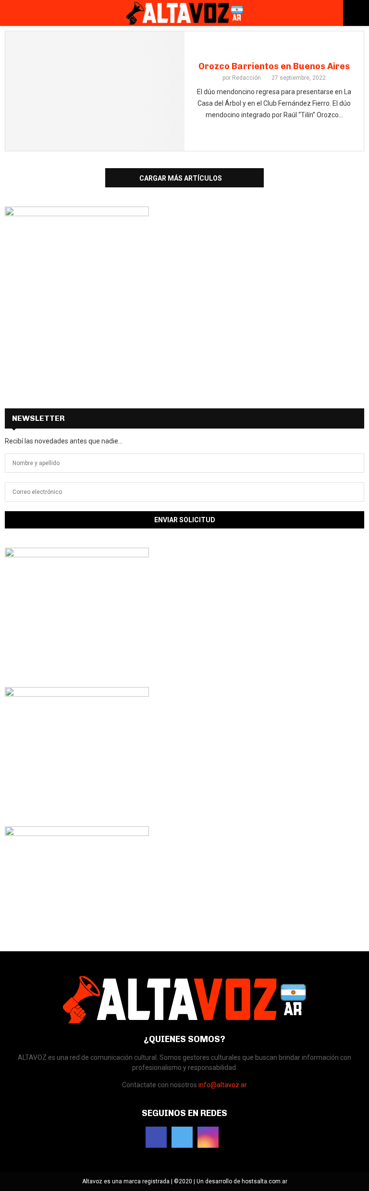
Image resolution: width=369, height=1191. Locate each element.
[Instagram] (208, 1137)
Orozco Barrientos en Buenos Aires (274, 66)
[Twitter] (182, 1137)
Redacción (246, 77)
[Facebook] (156, 1137)
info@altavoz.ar (222, 1085)
